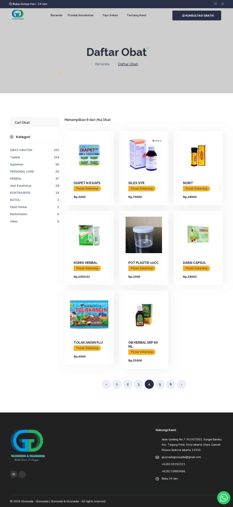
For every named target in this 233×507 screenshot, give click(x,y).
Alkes (14, 221)
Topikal (15, 157)
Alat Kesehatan (20, 186)
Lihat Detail (89, 155)
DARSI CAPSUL (194, 263)
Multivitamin (18, 214)
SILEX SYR (136, 183)
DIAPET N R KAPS (87, 183)
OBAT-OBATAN (21, 150)
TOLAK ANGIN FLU (88, 342)
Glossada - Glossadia (34, 501)
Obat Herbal (18, 207)
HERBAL (15, 179)
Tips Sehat (110, 15)
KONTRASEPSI (20, 193)
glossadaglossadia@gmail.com (181, 457)
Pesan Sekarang (87, 188)
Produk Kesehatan (81, 15)
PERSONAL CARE (22, 172)
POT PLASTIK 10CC (143, 263)
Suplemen (16, 164)
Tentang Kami (136, 15)
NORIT (188, 183)
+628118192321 (173, 464)
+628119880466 (173, 471)
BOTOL (15, 200)
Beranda (56, 15)
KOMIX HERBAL (86, 263)
